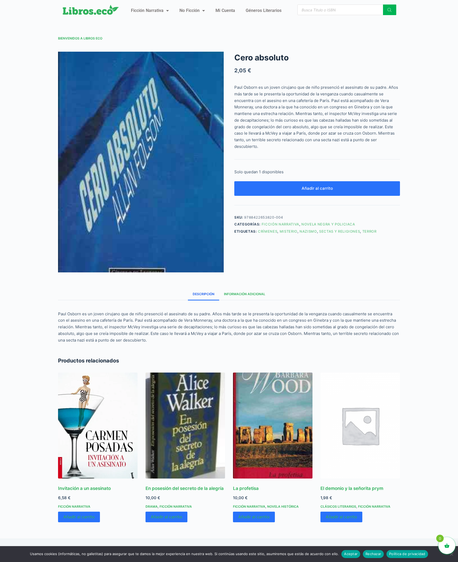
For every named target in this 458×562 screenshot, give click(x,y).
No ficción (189, 10)
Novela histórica (283, 506)
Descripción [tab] (203, 294)
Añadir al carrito (317, 188)
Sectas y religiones (339, 231)
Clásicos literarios (338, 506)
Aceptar (351, 554)
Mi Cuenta (225, 10)
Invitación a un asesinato (84, 488)
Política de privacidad (407, 554)
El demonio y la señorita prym (351, 488)
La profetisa (246, 488)
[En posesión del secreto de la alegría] (185, 426)
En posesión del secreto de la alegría (185, 488)
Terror (369, 231)
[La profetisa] (272, 426)
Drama (152, 506)
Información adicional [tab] (244, 294)
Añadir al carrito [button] (79, 516)
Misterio (288, 231)
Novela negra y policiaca (328, 224)
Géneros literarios (263, 10)
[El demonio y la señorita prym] (360, 426)
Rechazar (373, 554)
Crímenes (267, 231)
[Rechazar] (451, 554)
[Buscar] (389, 10)
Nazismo (308, 231)
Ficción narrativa (147, 10)
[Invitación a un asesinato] (98, 426)
